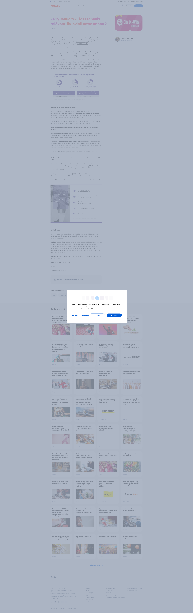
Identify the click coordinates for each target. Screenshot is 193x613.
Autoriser (114, 315)
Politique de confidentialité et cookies (89, 309)
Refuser (97, 315)
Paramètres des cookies (80, 315)
